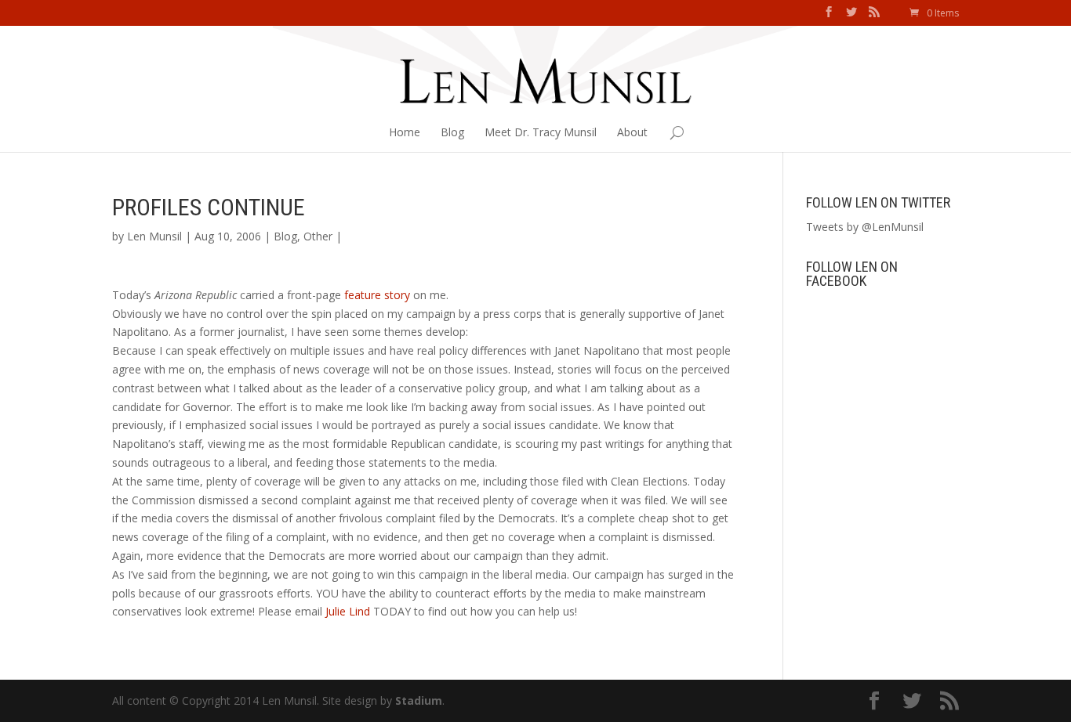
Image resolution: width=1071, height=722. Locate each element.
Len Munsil (154, 236)
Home (404, 132)
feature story (377, 294)
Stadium (418, 700)
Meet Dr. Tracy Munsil (541, 132)
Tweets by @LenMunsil (865, 226)
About (632, 132)
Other (317, 236)
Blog (452, 132)
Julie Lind (347, 611)
